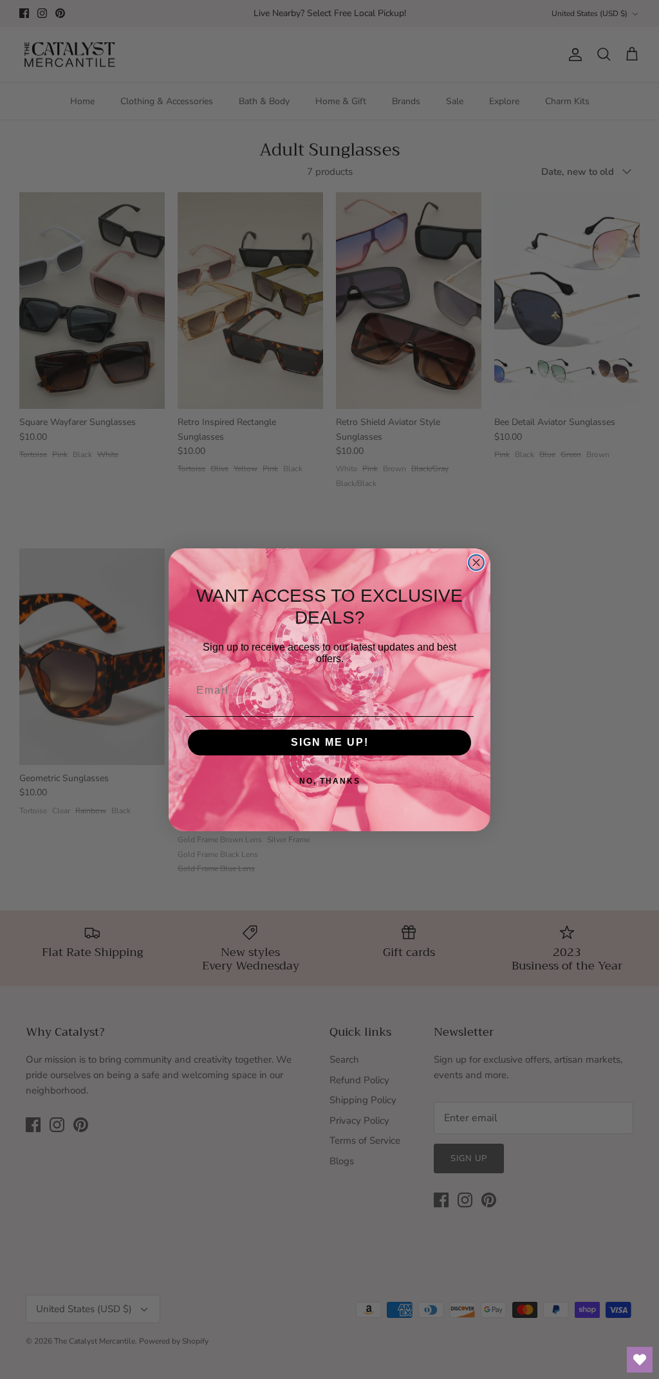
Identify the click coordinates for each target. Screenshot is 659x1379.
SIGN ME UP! (330, 742)
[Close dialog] (476, 562)
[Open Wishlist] (640, 1360)
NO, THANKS (329, 781)
